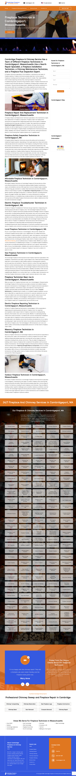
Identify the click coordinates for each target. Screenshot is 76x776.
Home (6, 8)
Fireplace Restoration (11, 443)
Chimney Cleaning (25, 426)
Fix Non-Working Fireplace (25, 443)
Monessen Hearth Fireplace (25, 563)
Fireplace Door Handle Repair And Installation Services (52, 492)
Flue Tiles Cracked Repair (39, 520)
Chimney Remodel (53, 621)
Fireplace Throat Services (11, 506)
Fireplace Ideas (11, 601)
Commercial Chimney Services (39, 506)
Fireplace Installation (52, 436)
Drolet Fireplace (11, 562)
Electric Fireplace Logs (25, 506)
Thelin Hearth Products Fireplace (25, 570)
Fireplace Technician (66, 601)
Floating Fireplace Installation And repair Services (53, 628)
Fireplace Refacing (53, 449)
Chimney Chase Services (39, 461)
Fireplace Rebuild (11, 478)
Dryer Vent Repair (25, 595)
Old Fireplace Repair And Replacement (52, 455)
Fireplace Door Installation (39, 492)
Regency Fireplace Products (67, 533)
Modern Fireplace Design (11, 526)
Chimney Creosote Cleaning (25, 436)
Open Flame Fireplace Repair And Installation (11, 621)
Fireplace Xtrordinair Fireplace (66, 557)
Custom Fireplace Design (25, 526)
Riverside (41, 723)
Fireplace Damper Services (53, 500)
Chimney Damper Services (25, 467)
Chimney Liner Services (11, 467)
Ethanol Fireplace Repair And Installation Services (52, 485)
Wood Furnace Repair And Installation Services (38, 485)
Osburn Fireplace (39, 551)
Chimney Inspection (52, 426)
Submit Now (60, 91)
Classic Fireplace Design (66, 520)
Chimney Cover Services (53, 461)
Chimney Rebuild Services (25, 577)
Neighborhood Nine (28, 727)
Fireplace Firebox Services (39, 500)
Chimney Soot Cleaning (11, 436)
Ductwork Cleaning (53, 601)
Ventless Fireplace (39, 614)
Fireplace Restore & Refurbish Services (25, 629)
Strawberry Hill (43, 725)
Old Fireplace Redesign (53, 520)
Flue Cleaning (11, 431)
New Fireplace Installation (67, 436)
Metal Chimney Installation (11, 449)
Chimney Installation (66, 431)
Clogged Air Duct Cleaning (25, 590)
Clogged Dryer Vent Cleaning (11, 590)
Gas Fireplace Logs (67, 500)
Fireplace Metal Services (11, 500)
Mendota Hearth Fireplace (39, 557)
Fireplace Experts (67, 589)
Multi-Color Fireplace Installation (38, 533)
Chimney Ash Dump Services (39, 467)
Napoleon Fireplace (39, 545)
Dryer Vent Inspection (66, 584)
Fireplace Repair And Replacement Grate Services (25, 500)
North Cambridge (27, 728)
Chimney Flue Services (67, 461)
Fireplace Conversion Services (52, 614)
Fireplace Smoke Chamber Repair (39, 449)
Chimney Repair (52, 431)
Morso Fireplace (38, 562)
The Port (41, 727)
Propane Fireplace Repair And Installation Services (11, 492)
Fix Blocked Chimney (11, 513)
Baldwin (9, 725)
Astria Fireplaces (66, 539)
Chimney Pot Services (53, 467)
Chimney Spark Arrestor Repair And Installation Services (38, 443)
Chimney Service (39, 426)
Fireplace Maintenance (25, 607)
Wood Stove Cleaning (66, 607)
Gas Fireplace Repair (38, 478)
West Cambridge (60, 723)
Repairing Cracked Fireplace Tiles (39, 513)
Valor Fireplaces (25, 539)
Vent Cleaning (11, 583)
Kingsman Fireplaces (52, 539)
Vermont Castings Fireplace (67, 545)
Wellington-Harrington (45, 728)
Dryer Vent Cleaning (66, 577)
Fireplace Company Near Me (11, 607)
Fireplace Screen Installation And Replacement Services (66, 569)
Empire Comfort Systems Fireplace (11, 570)
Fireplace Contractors (66, 473)
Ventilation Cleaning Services (25, 622)
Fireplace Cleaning (67, 426)
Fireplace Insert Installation (11, 577)
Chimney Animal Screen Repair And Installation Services (52, 443)
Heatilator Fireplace (25, 545)
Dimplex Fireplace (53, 551)
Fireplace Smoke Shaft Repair (25, 449)
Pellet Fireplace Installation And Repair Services (52, 533)
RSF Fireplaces (11, 545)
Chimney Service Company (52, 590)
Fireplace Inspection (38, 455)
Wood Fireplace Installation (66, 478)
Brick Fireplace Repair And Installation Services (11, 628)
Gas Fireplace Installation (11, 485)
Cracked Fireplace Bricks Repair (39, 629)
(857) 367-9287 (65, 8)
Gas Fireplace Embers (67, 526)
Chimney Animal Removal (52, 570)
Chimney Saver (66, 455)
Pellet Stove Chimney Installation (38, 526)
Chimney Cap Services (25, 461)
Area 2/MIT (9, 723)
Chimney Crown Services (11, 461)
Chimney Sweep (11, 426)
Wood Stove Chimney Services (11, 614)
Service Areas (33, 8)
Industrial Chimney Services (67, 506)
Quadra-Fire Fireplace (66, 551)
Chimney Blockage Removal (25, 455)
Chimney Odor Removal (25, 520)
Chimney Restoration (11, 455)
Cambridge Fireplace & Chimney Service (53, 773)
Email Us (63, 3)
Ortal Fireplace (53, 556)
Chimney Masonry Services (25, 473)
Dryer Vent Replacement (39, 595)
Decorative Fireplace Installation (66, 595)
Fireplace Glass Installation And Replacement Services (25, 492)
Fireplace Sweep (39, 472)
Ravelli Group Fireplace (39, 570)
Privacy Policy (32, 764)
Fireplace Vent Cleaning (53, 473)
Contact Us (44, 8)
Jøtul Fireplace (11, 556)
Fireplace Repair (39, 436)
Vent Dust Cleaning (53, 583)
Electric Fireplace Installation (25, 485)
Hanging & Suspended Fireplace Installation (66, 614)
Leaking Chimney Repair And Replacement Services (25, 513)
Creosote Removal (25, 431)
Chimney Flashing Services (11, 473)
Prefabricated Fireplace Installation (67, 485)
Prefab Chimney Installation (39, 577)
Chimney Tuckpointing (66, 449)
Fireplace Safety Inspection (52, 595)
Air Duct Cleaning (25, 583)
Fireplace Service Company (39, 590)
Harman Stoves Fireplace (25, 551)
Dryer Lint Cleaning (39, 583)
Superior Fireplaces (11, 539)
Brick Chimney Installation (67, 443)
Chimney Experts (11, 595)
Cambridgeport (11, 728)
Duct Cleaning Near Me (25, 601)
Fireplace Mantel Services (66, 629)
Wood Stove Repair (39, 607)
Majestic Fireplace (53, 545)
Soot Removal (39, 431)
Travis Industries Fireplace (53, 563)
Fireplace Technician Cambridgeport (16, 38)
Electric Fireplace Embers (53, 526)
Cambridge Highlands (12, 727)
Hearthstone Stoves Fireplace (66, 563)
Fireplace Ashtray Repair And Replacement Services (67, 492)
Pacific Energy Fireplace (25, 557)
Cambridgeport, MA (60, 760)
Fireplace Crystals (25, 532)
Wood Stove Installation (52, 607)
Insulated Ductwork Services (66, 622)
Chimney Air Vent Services (11, 533)
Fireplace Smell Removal (11, 520)
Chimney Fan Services (66, 467)
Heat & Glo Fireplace (11, 551)
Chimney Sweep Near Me (38, 601)
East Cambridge (27, 723)
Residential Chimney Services (52, 506)
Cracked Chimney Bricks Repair (67, 513)
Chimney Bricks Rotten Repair (52, 513)
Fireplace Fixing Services (25, 614)
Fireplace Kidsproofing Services (53, 577)
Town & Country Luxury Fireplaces (39, 539)
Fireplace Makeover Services (39, 622)
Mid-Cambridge (27, 725)
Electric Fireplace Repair (53, 478)
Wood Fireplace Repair (25, 478)
